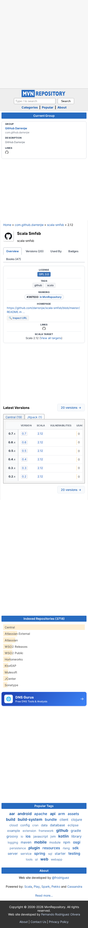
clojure (76, 819)
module (55, 842)
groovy (12, 836)
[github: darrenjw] (7, 152)
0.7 (24, 433)
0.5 (24, 450)
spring (40, 853)
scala (50, 285)
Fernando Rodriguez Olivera (60, 914)
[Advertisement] (44, 43)
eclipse (73, 825)
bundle (51, 819)
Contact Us (38, 922)
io (22, 836)
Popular (47, 107)
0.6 (24, 442)
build (11, 819)
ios (29, 836)
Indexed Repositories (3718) (44, 618)
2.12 (40, 433)
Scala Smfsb (29, 233)
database (58, 825)
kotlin (64, 836)
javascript (41, 836)
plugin (34, 848)
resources (52, 848)
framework (46, 830)
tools (29, 859)
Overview (12, 251)
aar (12, 813)
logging (13, 842)
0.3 (24, 468)
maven (26, 842)
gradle (76, 830)
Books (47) (13, 259)
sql (50, 853)
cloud (14, 825)
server (13, 853)
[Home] (44, 96)
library (76, 836)
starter (61, 853)
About (61, 107)
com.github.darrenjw (29, 225)
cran (35, 825)
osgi (76, 842)
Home (7, 225)
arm (62, 814)
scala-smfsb (55, 225)
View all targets (51, 338)
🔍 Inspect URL (18, 318)
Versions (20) (35, 251)
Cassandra (74, 886)
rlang (67, 848)
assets (73, 814)
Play (37, 886)
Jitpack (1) (34, 417)
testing (74, 853)
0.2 (24, 476)
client (64, 819)
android (25, 813)
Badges (73, 251)
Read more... (44, 895)
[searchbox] (35, 101)
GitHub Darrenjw (16, 128)
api (53, 813)
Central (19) (14, 417)
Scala (28, 886)
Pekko (55, 886)
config (25, 825)
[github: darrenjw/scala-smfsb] (44, 328)
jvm (53, 836)
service (26, 854)
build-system (30, 819)
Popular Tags (44, 806)
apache (41, 814)
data (44, 825)
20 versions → (71, 407)
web (44, 859)
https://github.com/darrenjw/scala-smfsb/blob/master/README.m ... (43, 310)
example (14, 831)
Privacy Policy (59, 922)
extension (30, 830)
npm (67, 842)
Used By (56, 251)
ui (37, 859)
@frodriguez (60, 877)
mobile (41, 842)
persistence (18, 848)
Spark (45, 886)
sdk (75, 848)
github (38, 285)
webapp (56, 859)
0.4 (24, 459)
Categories (30, 107)
